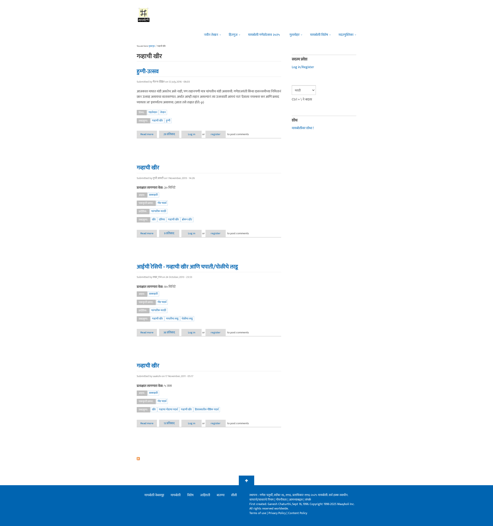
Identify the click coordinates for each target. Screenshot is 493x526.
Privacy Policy (277, 513)
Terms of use (257, 513)
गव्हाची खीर (157, 120)
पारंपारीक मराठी (158, 211)
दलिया (162, 219)
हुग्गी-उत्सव (148, 71)
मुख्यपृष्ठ (152, 46)
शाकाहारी (153, 195)
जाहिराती (205, 495)
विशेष (190, 495)
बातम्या (221, 495)
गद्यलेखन (152, 112)
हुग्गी (168, 120)
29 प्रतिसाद (169, 134)
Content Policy (297, 513)
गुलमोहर (294, 35)
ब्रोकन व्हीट (187, 219)
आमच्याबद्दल (296, 499)
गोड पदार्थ (162, 203)
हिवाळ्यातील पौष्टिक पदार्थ (207, 409)
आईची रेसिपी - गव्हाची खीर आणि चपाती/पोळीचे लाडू (187, 266)
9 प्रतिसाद (169, 233)
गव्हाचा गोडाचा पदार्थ (168, 409)
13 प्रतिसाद (169, 423)
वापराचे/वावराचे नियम (261, 499)
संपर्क (308, 499)
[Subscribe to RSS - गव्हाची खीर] (209, 458)
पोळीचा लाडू (187, 318)
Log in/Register (303, 67)
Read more (148, 134)
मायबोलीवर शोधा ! (303, 128)
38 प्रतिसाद (169, 332)
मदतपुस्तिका (346, 35)
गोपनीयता (282, 499)
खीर (154, 219)
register (216, 134)
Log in (191, 134)
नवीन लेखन (211, 35)
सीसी (234, 495)
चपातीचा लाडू (172, 318)
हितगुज (233, 35)
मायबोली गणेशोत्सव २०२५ (264, 35)
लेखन (163, 112)
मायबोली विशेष (319, 35)
